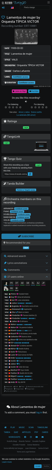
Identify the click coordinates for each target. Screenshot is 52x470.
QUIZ (16, 432)
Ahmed (13, 346)
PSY (36, 432)
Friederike (16, 315)
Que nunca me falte (25, 355)
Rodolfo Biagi (12, 441)
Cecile (13, 361)
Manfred (14, 370)
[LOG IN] (3, 7)
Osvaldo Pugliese (38, 441)
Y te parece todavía (25, 327)
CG (12, 343)
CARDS (45, 432)
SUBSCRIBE (27, 236)
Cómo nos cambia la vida (27, 340)
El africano (23, 321)
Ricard (13, 330)
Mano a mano (23, 312)
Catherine (14, 337)
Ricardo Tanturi (24, 441)
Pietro (13, 294)
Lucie (13, 355)
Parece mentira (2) (29, 315)
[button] (12, 7)
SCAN (31, 427)
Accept (38, 466)
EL (33, 283)
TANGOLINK (42, 427)
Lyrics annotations (17, 263)
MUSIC (22, 427)
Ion (13, 300)
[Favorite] (3, 17)
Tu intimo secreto (25, 346)
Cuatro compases (25, 361)
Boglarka (15, 306)
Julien (14, 303)
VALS (11, 59)
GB (27, 283)
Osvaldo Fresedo (19, 445)
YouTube (34, 91)
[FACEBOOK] (25, 437)
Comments (14, 269)
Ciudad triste (23, 294)
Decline (46, 466)
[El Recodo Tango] (5, 427)
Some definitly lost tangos (13, 448)
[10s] (26, 101)
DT (17, 283)
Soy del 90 (21, 382)
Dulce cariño (36, 112)
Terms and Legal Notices (26, 452)
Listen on (20, 91)
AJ (38, 283)
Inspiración (27, 309)
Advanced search (16, 256)
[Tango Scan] (22, 309)
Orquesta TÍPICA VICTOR (24, 65)
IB (16, 288)
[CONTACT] (42, 437)
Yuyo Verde (24, 370)
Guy (12, 297)
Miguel (13, 376)
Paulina (14, 373)
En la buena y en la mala (27, 334)
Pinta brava (22, 352)
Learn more (7, 462)
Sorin (13, 352)
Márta (13, 349)
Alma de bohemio (23, 297)
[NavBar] (48, 2)
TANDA (7, 432)
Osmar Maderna (33, 445)
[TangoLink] (17, 312)
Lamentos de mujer (18, 53)
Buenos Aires (26, 337)
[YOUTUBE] (37, 437)
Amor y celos (24, 112)
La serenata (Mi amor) (26, 115)
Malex (13, 324)
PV (11, 283)
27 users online (15, 276)
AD (22, 283)
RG (11, 288)
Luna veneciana (23, 300)
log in (39, 412)
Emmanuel (16, 309)
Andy (13, 358)
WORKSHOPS (14, 437)
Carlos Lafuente (17, 70)
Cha (13, 312)
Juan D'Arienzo (30, 448)
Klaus (13, 340)
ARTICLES (26, 432)
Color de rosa (23, 367)
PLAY (12, 427)
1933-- (14, 48)
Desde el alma (24, 349)
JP (43, 283)
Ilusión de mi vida (26, 373)
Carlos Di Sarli (43, 448)
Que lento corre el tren (30, 306)
